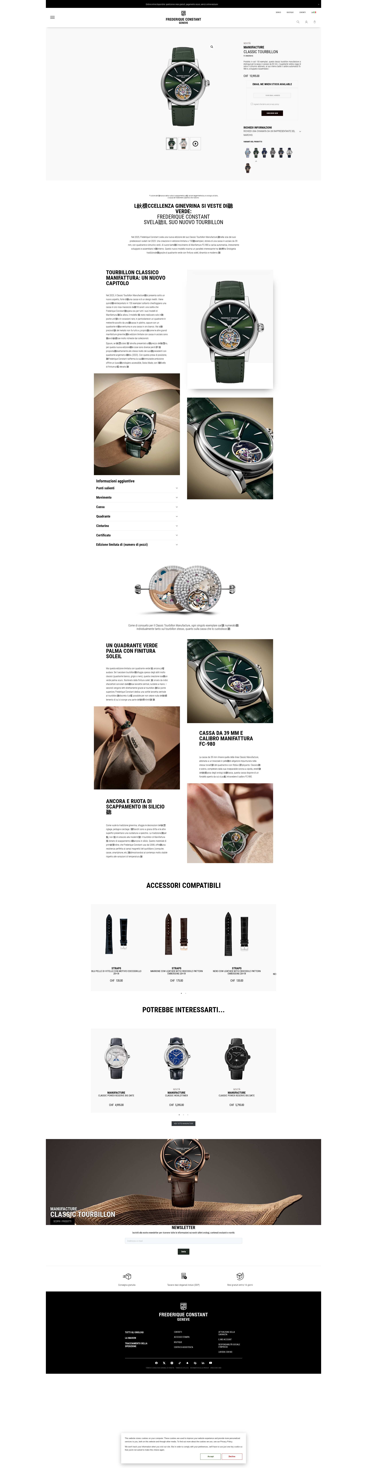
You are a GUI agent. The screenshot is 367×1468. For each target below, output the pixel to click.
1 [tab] (181, 993)
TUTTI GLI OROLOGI (134, 1332)
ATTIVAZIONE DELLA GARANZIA (226, 1333)
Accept (211, 1456)
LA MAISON (130, 1338)
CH (312, 12)
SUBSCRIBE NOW (272, 113)
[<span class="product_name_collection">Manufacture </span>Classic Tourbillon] (248, 152)
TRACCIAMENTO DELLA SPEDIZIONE (136, 1345)
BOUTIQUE (290, 12)
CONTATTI (302, 12)
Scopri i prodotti (62, 1221)
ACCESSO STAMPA (182, 1337)
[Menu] (52, 17)
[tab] (272, 131)
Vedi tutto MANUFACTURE (183, 1124)
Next (280, 947)
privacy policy (274, 104)
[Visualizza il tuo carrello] (315, 22)
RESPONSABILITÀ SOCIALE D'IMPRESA (229, 1345)
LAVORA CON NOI (225, 1352)
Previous (86, 947)
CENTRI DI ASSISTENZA (183, 1347)
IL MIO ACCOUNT (225, 1339)
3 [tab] (187, 1114)
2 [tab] (185, 993)
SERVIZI (278, 12)
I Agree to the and (266, 104)
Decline (232, 1456)
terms (264, 104)
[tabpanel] (116, 947)
